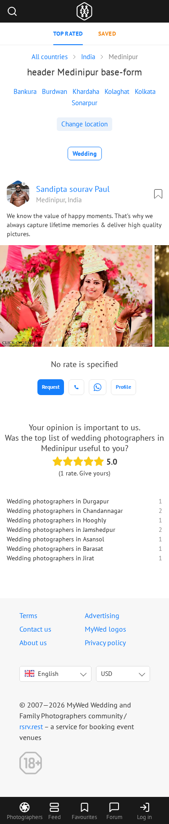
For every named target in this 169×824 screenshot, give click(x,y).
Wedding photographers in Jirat (50, 558)
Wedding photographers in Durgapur (58, 501)
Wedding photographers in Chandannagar (65, 511)
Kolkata (145, 91)
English (48, 674)
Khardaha (86, 91)
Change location (84, 124)
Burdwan (54, 91)
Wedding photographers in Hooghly (56, 520)
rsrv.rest (31, 726)
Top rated (68, 33)
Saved (107, 33)
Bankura (25, 91)
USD (106, 674)
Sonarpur (84, 102)
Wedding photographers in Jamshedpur (61, 530)
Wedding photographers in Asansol (55, 539)
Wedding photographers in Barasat (55, 549)
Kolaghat (117, 91)
